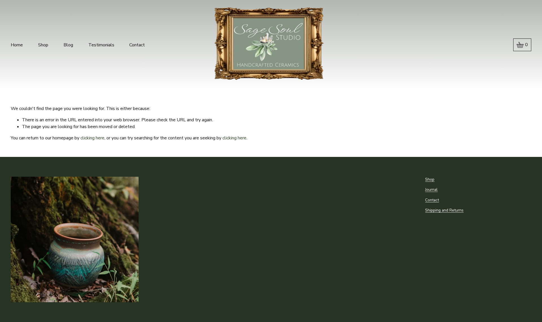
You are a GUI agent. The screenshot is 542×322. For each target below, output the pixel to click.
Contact (137, 45)
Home (17, 45)
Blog (68, 45)
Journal (431, 189)
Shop (43, 45)
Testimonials (101, 45)
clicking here (92, 138)
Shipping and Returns (444, 210)
